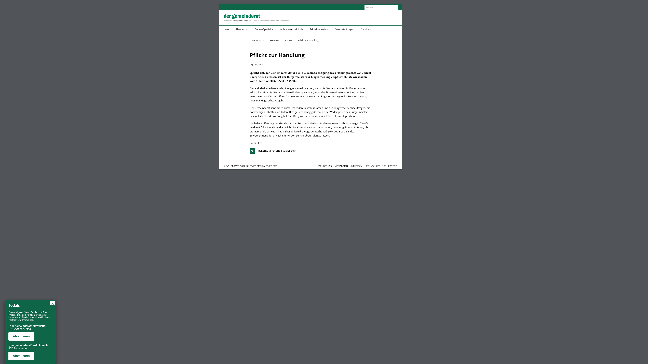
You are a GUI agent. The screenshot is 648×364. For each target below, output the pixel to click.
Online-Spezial (262, 29)
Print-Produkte (318, 29)
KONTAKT (392, 166)
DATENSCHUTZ (373, 166)
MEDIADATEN (341, 166)
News (226, 29)
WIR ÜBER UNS (325, 166)
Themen (240, 29)
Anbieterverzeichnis (291, 29)
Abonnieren (21, 336)
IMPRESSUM (356, 166)
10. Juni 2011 (260, 64)
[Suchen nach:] (381, 6)
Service (365, 29)
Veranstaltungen (344, 29)
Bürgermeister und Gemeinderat (277, 150)
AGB (384, 166)
